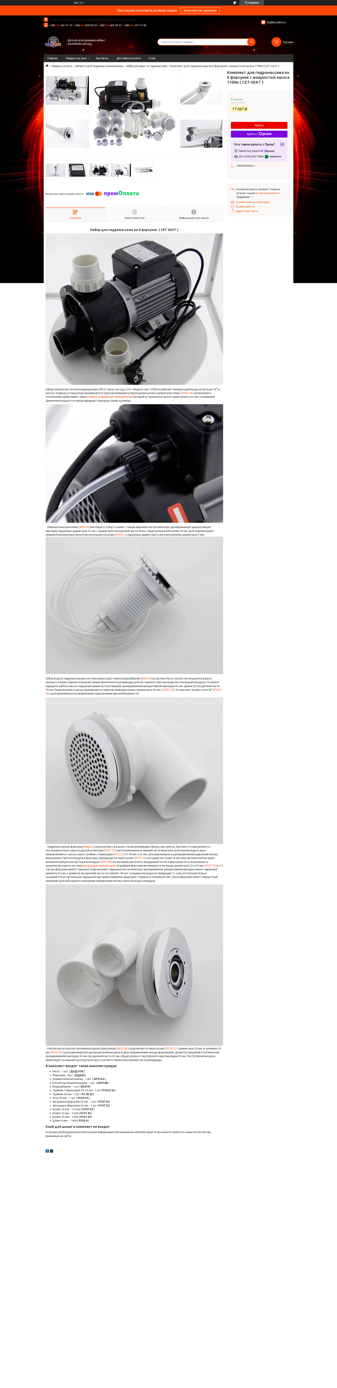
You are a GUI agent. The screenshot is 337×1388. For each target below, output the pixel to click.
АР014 (84, 527)
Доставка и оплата (128, 58)
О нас (152, 58)
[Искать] (251, 42)
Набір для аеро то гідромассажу (146, 66)
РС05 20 (57, 1052)
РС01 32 (110, 850)
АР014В (122, 1048)
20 (220, 865)
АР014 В (106, 861)
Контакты (102, 58)
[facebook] (47, 1151)
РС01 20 (141, 858)
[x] (51, 1151)
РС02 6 (121, 534)
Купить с (252, 134)
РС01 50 (188, 393)
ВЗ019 (146, 678)
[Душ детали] (53, 41)
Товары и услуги (76, 58)
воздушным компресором (99, 865)
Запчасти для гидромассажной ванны (99, 66)
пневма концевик (99, 396)
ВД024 (89, 846)
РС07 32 (211, 865)
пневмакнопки (123, 396)
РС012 (119, 854)
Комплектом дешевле (200, 10)
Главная (53, 58)
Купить (259, 125)
